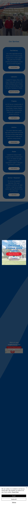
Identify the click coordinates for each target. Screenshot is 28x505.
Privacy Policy (15, 492)
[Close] (26, 489)
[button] (24, 242)
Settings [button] (14, 502)
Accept (14, 496)
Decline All (13, 499)
